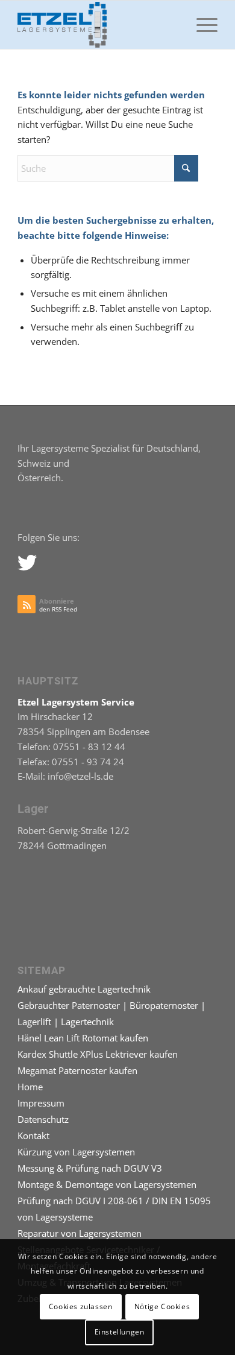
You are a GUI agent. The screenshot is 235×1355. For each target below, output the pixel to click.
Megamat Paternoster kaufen (77, 1070)
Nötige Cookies (162, 1306)
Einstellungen (120, 1332)
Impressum (40, 1103)
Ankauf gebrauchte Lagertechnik (84, 989)
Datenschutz (43, 1119)
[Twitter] (26, 562)
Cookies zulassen (81, 1306)
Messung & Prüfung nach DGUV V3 (89, 1168)
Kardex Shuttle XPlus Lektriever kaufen (97, 1054)
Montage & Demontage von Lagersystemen (106, 1184)
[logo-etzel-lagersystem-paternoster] (97, 25)
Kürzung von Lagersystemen (76, 1152)
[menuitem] (201, 25)
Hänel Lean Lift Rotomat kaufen (82, 1038)
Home (30, 1087)
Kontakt (33, 1135)
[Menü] (201, 25)
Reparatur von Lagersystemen (79, 1233)
